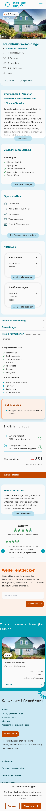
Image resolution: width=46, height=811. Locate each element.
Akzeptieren (29, 806)
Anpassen (12, 806)
